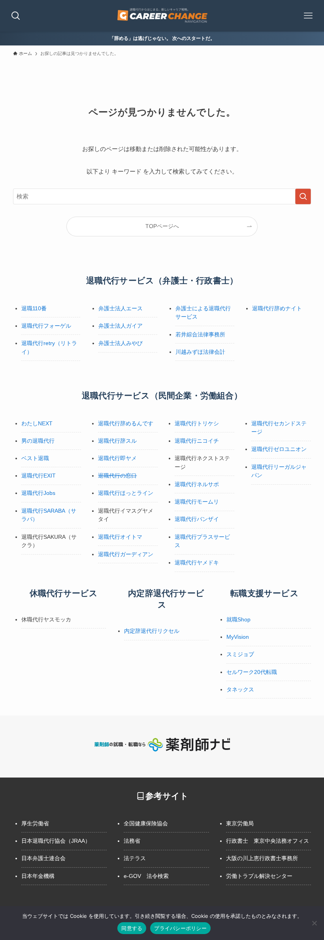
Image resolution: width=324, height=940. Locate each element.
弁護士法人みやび (120, 343)
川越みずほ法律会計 (200, 352)
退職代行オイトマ (120, 537)
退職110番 (34, 308)
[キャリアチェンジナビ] (162, 16)
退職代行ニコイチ (197, 441)
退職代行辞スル (117, 441)
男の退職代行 (38, 441)
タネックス (240, 689)
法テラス (135, 858)
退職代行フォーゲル (46, 326)
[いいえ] (314, 923)
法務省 (132, 841)
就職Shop (238, 619)
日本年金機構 (38, 876)
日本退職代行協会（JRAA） (55, 841)
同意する (131, 928)
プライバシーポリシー (180, 928)
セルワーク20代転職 (251, 672)
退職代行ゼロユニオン (279, 449)
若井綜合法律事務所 (200, 334)
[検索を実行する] (303, 196)
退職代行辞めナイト (277, 308)
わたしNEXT (37, 423)
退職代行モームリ (197, 501)
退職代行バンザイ (197, 519)
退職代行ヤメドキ (197, 562)
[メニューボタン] (308, 16)
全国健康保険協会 (146, 823)
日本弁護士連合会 (43, 858)
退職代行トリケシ (197, 423)
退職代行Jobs (38, 493)
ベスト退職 (35, 458)
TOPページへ (162, 226)
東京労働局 (240, 823)
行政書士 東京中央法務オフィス (267, 841)
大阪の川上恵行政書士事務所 (262, 858)
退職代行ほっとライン (125, 493)
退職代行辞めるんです (125, 423)
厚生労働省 (35, 823)
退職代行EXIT (38, 475)
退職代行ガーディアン (125, 554)
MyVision (237, 637)
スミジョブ (240, 654)
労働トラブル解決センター (259, 876)
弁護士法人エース (120, 308)
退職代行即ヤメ (117, 458)
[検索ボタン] (16, 16)
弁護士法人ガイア (120, 326)
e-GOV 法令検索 (146, 876)
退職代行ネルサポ (197, 484)
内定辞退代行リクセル (151, 631)
